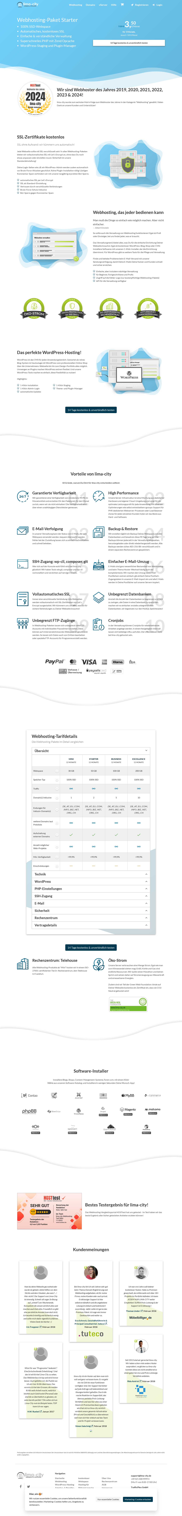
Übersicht (42, 751)
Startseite (59, 1478)
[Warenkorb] (122, 4)
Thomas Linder (133, 1311)
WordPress (43, 881)
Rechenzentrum (46, 918)
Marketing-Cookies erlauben (138, 1499)
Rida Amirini (133, 1381)
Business (116, 759)
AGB (104, 1484)
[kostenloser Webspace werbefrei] (27, 4)
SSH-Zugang (43, 896)
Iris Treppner (32, 1327)
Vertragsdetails (46, 925)
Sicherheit (42, 911)
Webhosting (75, 4)
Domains (90, 4)
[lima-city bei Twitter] (28, 1486)
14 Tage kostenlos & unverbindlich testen (129, 43)
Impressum (107, 1487)
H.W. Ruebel (33, 1411)
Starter (93, 759)
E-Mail (39, 903)
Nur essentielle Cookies (108, 1499)
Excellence (138, 759)
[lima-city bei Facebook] (20, 1486)
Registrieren (141, 4)
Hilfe (113, 4)
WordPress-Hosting (64, 1484)
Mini (71, 759)
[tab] (91, 750)
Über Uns (106, 1478)
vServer (103, 4)
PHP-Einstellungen (48, 889)
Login (159, 4)
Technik (40, 874)
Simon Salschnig (83, 1426)
